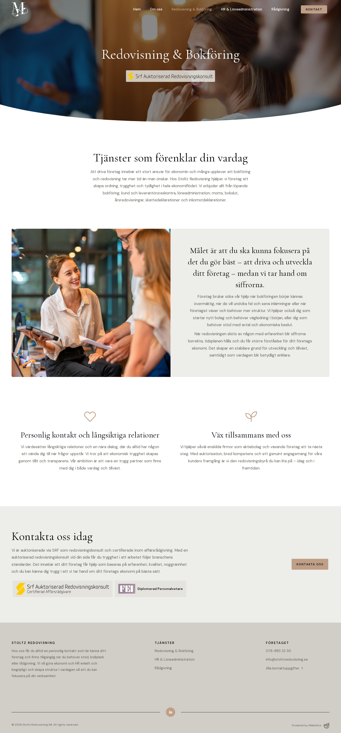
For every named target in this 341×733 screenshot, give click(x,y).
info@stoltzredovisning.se (287, 659)
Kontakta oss (309, 564)
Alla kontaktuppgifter (282, 668)
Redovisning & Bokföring (192, 9)
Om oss (156, 9)
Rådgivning (280, 9)
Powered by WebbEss (306, 725)
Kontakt (314, 9)
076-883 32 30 (278, 651)
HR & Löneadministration (241, 9)
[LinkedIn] (170, 712)
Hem (137, 9)
